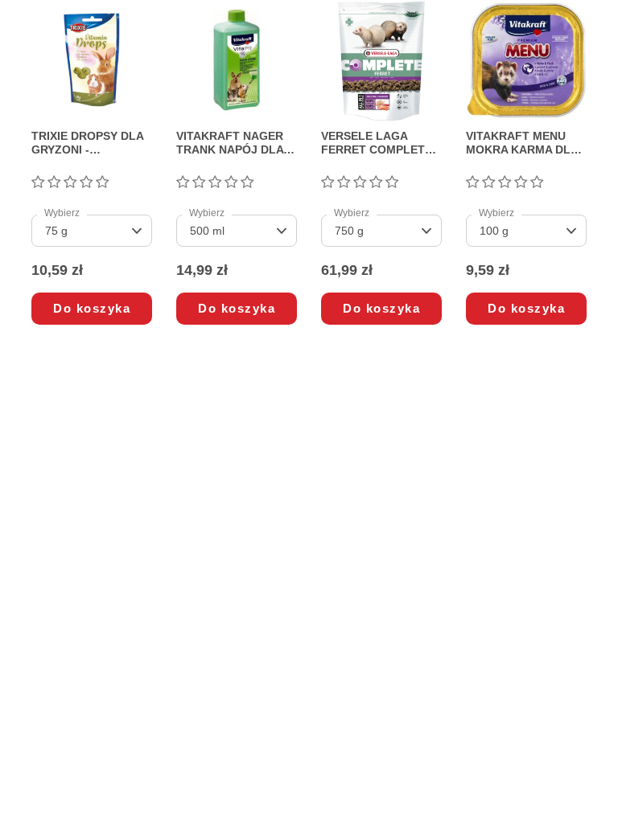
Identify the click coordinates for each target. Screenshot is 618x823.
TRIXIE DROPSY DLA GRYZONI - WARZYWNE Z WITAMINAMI (87, 143)
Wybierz (62, 213)
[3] (70, 183)
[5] (102, 183)
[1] (37, 183)
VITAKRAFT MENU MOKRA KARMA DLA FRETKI (522, 143)
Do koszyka (91, 308)
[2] (53, 183)
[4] (86, 183)
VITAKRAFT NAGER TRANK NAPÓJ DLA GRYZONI (229, 143)
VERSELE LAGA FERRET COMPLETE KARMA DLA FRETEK (378, 143)
